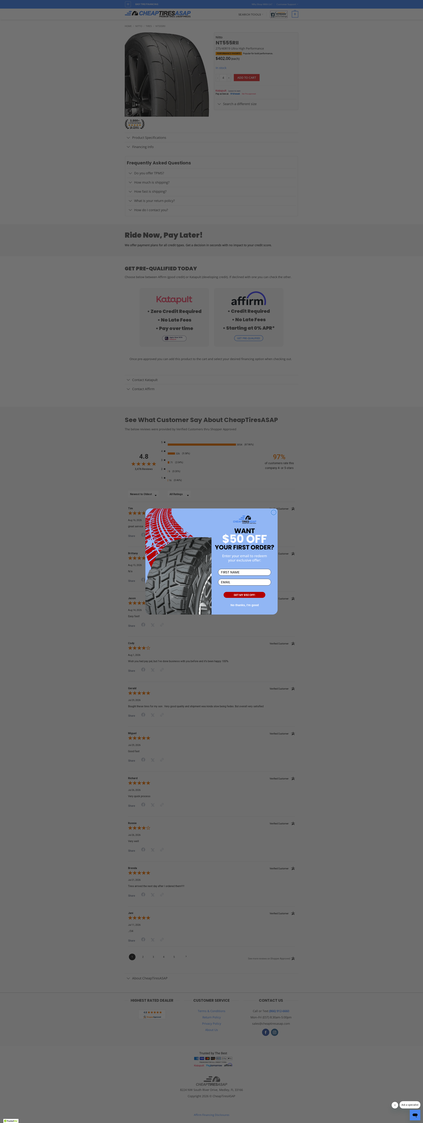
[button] (245, 595)
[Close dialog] (273, 512)
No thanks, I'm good (245, 605)
